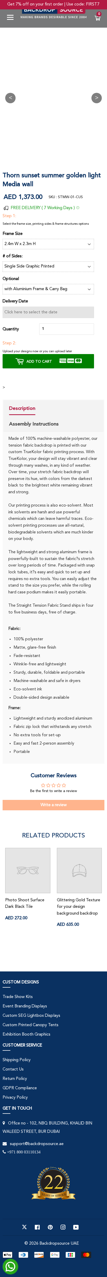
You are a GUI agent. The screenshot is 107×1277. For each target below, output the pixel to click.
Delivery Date (15, 301)
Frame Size (13, 234)
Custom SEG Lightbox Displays (31, 1016)
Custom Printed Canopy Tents (30, 1025)
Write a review (54, 805)
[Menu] (12, 18)
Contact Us (13, 1069)
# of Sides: (13, 256)
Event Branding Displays (25, 1006)
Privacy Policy (15, 1098)
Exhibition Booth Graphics (26, 1034)
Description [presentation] (22, 408)
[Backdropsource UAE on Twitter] (24, 1227)
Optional (11, 279)
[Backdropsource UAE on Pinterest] (50, 1227)
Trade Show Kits (18, 997)
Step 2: (9, 343)
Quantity (11, 329)
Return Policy (15, 1079)
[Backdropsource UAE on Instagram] (63, 1227)
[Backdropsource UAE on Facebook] (37, 1227)
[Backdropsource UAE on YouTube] (76, 1227)
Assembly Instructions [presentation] (34, 424)
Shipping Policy (17, 1060)
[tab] (34, 409)
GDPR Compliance (20, 1088)
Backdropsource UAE (59, 1244)
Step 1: (9, 216)
